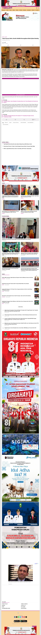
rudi (5, 42)
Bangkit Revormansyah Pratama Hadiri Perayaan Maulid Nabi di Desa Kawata (16, 239)
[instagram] (22, 617)
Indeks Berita (20, 306)
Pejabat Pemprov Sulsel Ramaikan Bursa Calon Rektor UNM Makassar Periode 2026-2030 (20, 327)
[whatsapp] (18, 617)
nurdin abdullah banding (31, 122)
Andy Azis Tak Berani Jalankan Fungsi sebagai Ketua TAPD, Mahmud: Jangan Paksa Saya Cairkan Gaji (29, 253)
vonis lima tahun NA (6, 124)
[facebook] (15, 617)
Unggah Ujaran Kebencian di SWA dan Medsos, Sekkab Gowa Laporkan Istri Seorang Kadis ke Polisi (10, 196)
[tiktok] (26, 617)
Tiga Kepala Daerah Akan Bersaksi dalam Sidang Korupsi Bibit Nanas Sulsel (18, 144)
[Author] (3, 43)
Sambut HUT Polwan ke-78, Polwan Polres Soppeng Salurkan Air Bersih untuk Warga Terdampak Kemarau (17, 290)
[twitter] (16, 617)
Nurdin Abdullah (23, 122)
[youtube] (24, 617)
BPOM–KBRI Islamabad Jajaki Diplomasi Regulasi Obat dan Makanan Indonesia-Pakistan (17, 277)
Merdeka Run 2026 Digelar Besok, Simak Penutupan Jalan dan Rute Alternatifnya (16, 295)
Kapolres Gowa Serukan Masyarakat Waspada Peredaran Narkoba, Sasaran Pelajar (29, 212)
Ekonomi (6, 122)
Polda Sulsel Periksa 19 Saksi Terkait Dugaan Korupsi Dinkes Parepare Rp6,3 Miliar (19, 146)
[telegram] (20, 617)
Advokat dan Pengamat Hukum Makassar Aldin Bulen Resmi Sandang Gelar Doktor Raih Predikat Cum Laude (11, 254)
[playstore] (23, 621)
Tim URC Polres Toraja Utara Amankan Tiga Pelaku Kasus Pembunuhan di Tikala (30, 196)
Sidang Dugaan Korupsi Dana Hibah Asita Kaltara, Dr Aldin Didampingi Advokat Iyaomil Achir (21, 314)
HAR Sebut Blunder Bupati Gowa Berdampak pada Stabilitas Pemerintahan (10, 269)
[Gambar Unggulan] (20, 57)
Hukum (10, 122)
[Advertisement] (20, 28)
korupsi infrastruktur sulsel (16, 122)
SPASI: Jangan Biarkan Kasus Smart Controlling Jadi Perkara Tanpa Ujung (17, 148)
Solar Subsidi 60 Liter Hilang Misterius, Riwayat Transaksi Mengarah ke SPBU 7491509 (10, 212)
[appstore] (17, 621)
